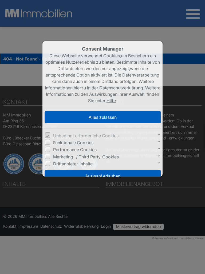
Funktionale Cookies (73, 142)
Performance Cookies (75, 149)
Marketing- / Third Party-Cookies (86, 156)
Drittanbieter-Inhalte (73, 163)
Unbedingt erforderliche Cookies (86, 135)
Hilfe (111, 100)
